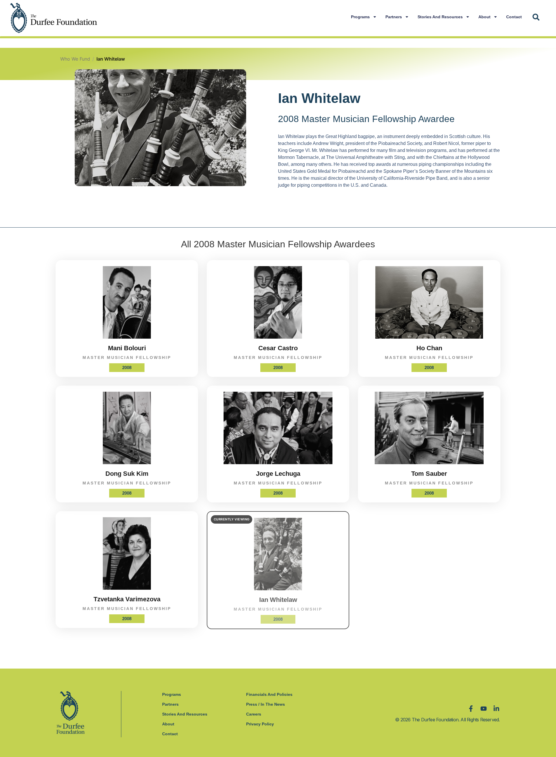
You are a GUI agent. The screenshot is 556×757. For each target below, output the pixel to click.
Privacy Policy (260, 724)
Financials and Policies (269, 694)
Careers (253, 714)
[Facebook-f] (471, 708)
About (484, 16)
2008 (126, 367)
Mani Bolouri (127, 348)
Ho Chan (429, 348)
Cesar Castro (278, 348)
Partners (393, 16)
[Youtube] (483, 708)
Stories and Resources (440, 16)
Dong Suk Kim (127, 473)
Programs (360, 16)
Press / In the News (265, 704)
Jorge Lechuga (278, 473)
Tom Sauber (429, 473)
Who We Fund (75, 59)
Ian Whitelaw (278, 599)
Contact (514, 16)
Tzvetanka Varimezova (127, 599)
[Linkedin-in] (496, 708)
